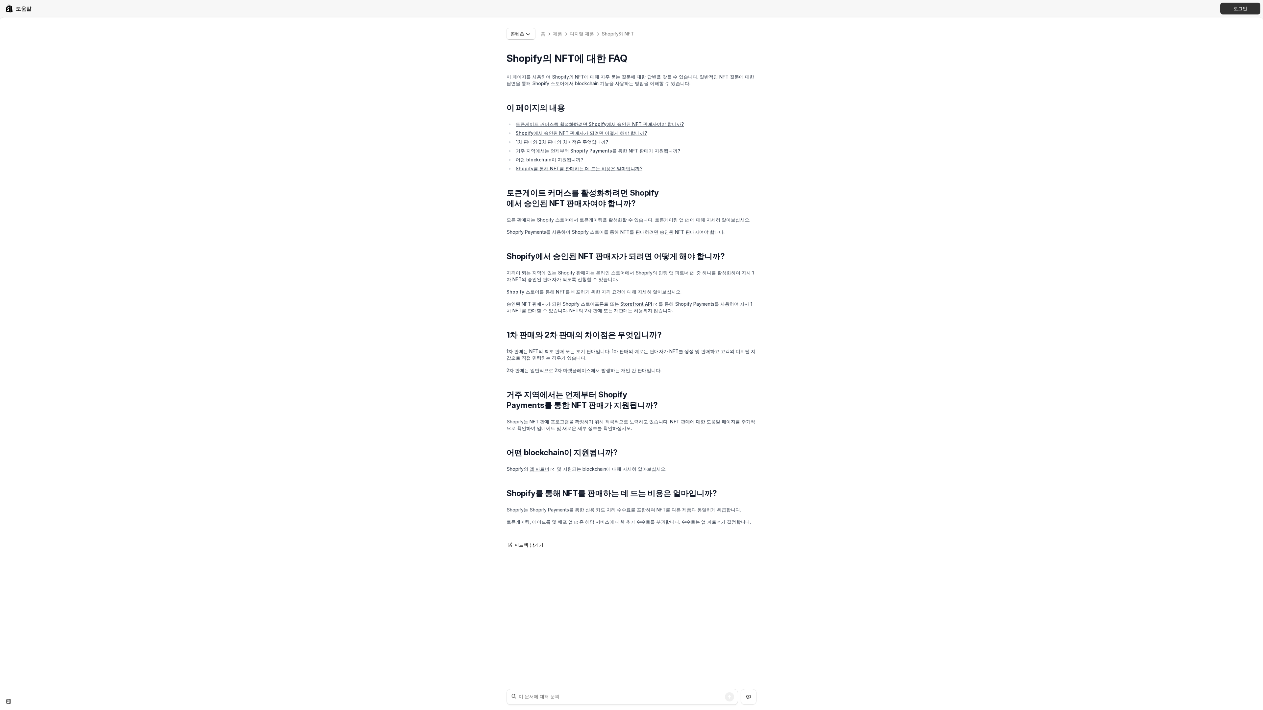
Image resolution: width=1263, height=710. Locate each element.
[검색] (729, 696)
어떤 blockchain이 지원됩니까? (549, 159)
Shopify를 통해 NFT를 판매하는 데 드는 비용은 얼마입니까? (579, 168)
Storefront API (636, 304)
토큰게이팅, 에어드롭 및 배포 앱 (540, 522)
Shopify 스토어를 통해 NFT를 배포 (544, 292)
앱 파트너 (539, 469)
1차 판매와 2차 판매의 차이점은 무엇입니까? (562, 142)
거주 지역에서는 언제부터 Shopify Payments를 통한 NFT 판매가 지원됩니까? (598, 151)
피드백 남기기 (528, 545)
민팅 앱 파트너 (673, 272)
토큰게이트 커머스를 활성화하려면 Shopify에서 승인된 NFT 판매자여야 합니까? (600, 124)
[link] (18, 8)
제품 (557, 33)
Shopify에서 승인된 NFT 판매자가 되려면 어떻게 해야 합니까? (581, 133)
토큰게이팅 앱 (669, 220)
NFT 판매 (680, 421)
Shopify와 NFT (618, 33)
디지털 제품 (582, 33)
